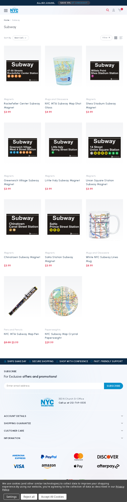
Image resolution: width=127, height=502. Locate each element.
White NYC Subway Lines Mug (102, 259)
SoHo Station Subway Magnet (59, 259)
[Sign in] (114, 10)
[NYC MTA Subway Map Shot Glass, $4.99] (63, 71)
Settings (11, 497)
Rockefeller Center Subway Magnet (22, 105)
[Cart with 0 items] (119, 10)
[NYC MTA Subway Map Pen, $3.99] (22, 301)
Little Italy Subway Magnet (62, 180)
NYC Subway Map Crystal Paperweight (61, 335)
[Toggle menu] (6, 11)
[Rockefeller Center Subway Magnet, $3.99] (22, 71)
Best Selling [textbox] (20, 38)
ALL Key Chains (46, 3)
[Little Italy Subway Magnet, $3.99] (63, 148)
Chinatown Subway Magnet (22, 257)
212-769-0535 (78, 402)
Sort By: (7, 38)
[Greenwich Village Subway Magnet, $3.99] (22, 148)
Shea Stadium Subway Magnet (101, 105)
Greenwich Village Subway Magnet (21, 182)
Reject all (29, 497)
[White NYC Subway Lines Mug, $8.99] (104, 224)
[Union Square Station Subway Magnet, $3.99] (104, 148)
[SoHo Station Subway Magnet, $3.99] (63, 224)
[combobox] (20, 37)
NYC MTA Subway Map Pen (21, 334)
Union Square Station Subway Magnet (100, 182)
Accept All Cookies (52, 497)
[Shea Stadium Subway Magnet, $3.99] (104, 71)
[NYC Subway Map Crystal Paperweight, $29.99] (63, 301)
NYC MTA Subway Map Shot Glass (63, 105)
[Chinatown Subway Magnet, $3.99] (22, 224)
